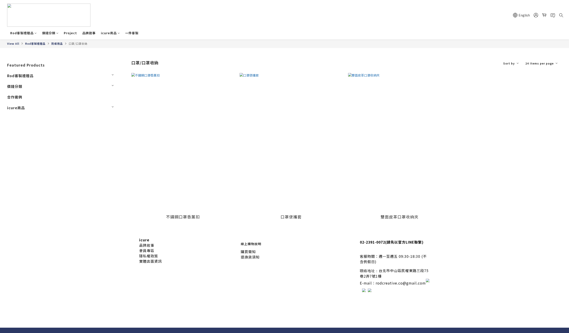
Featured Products (26, 65)
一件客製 (131, 33)
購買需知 (248, 251)
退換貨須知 (250, 257)
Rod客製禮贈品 (22, 33)
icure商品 (109, 33)
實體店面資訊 (150, 261)
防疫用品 (57, 43)
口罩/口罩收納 (78, 43)
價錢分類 (48, 33)
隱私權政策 (148, 255)
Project (70, 33)
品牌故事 (89, 33)
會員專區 (146, 250)
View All (13, 43)
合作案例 (14, 97)
